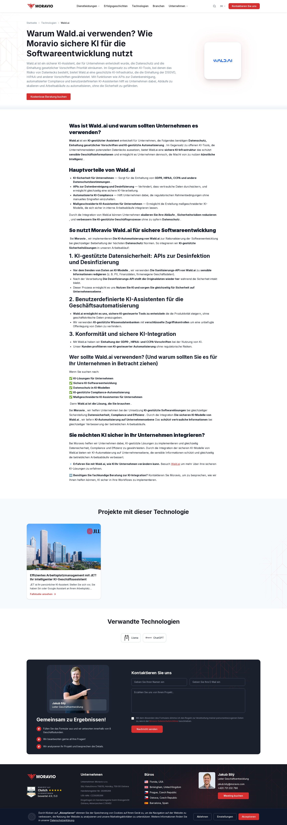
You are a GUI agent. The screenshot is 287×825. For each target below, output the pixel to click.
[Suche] (214, 6)
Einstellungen (225, 816)
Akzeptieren (249, 816)
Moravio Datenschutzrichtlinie (163, 721)
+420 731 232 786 (228, 788)
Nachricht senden (147, 729)
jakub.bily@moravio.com (231, 784)
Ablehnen (202, 816)
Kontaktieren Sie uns (244, 6)
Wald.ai (175, 464)
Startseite (32, 22)
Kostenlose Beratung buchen (49, 96)
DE (221, 6)
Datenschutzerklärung (62, 820)
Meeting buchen (233, 795)
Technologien (48, 22)
